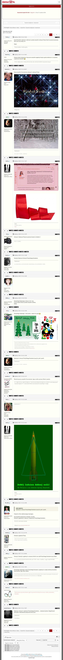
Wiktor (7, 298)
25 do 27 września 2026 (40, 12)
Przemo (33, 654)
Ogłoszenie (31, 6)
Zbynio (6, 587)
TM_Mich (7, 503)
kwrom (6, 255)
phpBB (26, 654)
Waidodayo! (33, 348)
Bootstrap (36, 655)
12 (47, 34)
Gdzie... (18, 27)
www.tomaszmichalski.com (24, 525)
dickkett (7, 532)
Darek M (7, 54)
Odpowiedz (8, 637)
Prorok (7, 37)
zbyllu (7, 161)
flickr (15, 226)
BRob (7, 553)
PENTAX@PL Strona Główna (10, 27)
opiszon (7, 567)
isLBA (17, 578)
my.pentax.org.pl (31, 657)
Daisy (7, 399)
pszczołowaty (7, 608)
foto (7, 234)
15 (56, 34)
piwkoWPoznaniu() (26, 578)
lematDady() (21, 578)
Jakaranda (7, 69)
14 (53, 34)
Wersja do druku (55, 646)
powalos (7, 376)
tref (7, 310)
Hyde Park (23, 27)
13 (50, 34)
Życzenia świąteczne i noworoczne (31, 22)
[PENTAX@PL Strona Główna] (8, 2)
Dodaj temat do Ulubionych (52, 645)
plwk (7, 117)
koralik (7, 276)
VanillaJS (40, 655)
